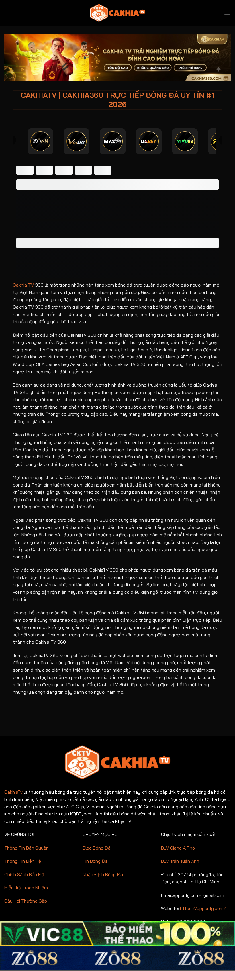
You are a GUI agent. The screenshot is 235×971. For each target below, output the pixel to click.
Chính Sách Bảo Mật (25, 874)
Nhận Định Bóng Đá (103, 874)
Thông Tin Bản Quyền (26, 848)
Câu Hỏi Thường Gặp (25, 901)
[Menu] (227, 13)
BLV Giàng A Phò (178, 848)
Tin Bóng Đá (95, 861)
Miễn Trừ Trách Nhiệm (26, 887)
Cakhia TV (23, 285)
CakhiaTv (13, 792)
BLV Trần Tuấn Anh (180, 861)
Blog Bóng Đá (97, 848)
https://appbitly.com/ (203, 908)
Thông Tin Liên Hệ (22, 861)
